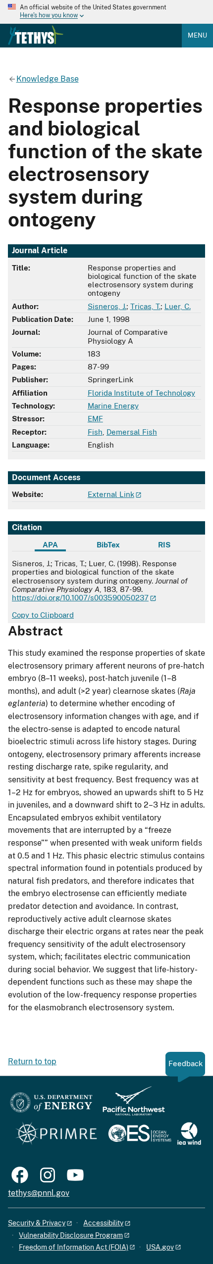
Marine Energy (113, 406)
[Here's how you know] (106, 12)
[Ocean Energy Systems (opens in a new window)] (140, 1134)
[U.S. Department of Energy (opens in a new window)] (51, 1105)
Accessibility (103, 1223)
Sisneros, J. (107, 306)
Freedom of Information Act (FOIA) (73, 1247)
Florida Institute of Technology (141, 393)
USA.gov (160, 1247)
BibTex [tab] (108, 545)
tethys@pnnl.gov (38, 1193)
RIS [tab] (164, 545)
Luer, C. (177, 306)
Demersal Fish (131, 432)
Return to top (32, 1061)
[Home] (35, 35)
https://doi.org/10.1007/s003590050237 (80, 597)
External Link (111, 494)
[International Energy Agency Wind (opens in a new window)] (189, 1134)
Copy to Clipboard (43, 615)
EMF (95, 418)
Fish (95, 432)
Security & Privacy (36, 1223)
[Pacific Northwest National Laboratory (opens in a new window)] (130, 1105)
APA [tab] (50, 545)
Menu (197, 35)
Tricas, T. (145, 306)
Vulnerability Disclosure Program (71, 1235)
